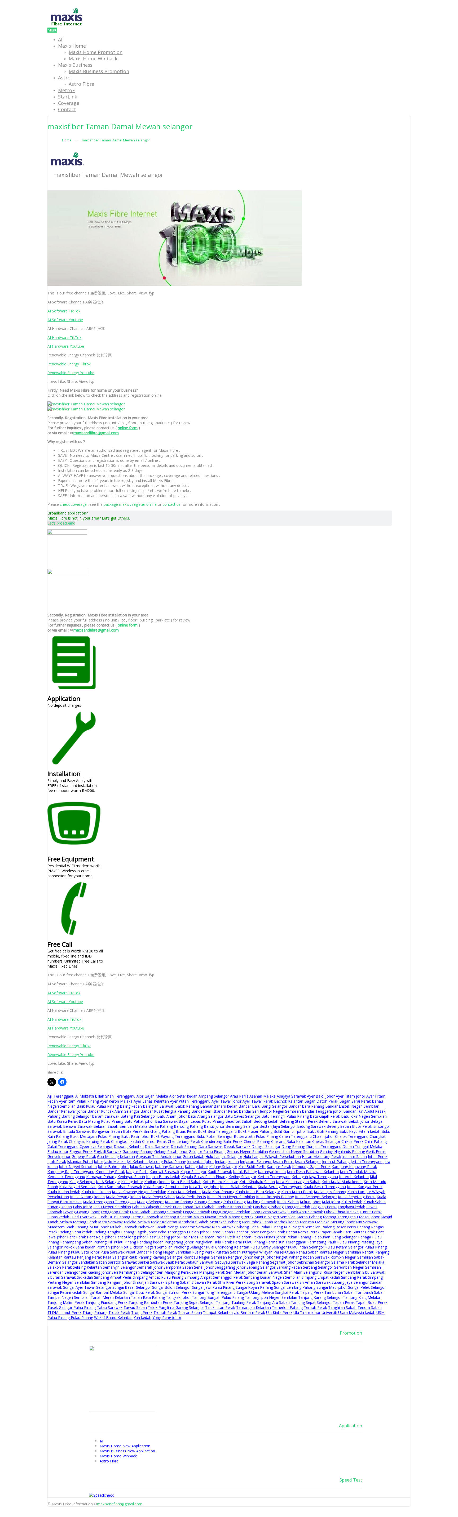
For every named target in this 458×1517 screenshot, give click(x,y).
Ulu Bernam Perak (249, 1312)
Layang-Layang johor (81, 1211)
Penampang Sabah (76, 1242)
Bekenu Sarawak (333, 1121)
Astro (64, 77)
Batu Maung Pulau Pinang (101, 1121)
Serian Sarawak (270, 1272)
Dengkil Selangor (266, 1146)
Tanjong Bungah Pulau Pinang (218, 1297)
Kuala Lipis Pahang (330, 1191)
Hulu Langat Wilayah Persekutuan (272, 1156)
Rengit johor (264, 1257)
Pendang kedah (150, 1242)
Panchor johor (246, 1231)
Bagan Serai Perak (355, 1101)
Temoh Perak (315, 1307)
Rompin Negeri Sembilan (352, 1257)
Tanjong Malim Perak (65, 1302)
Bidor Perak (362, 1126)
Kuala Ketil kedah (96, 1191)
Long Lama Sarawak (269, 1211)
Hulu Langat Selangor (223, 1156)
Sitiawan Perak (204, 1282)
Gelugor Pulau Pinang (207, 1151)
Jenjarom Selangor (256, 1161)
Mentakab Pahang (225, 1221)
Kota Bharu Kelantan (220, 1181)
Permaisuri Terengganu (286, 1242)
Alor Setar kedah (183, 1096)
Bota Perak (132, 1131)
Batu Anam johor (172, 1116)
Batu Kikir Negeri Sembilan (364, 1116)
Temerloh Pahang (287, 1307)
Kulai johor (331, 1201)
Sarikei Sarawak (151, 1262)
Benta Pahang (160, 1126)
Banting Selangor (76, 1116)
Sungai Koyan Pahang (254, 1287)
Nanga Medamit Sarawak (189, 1226)
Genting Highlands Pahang (342, 1151)
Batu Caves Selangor (242, 1116)
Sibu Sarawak (373, 1272)
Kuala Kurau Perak (297, 1191)
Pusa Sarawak (112, 1252)
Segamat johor (283, 1262)
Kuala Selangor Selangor (316, 1196)
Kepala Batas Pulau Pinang (204, 1176)
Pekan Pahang (299, 1236)
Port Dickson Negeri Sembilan (147, 1247)
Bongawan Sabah (107, 1131)
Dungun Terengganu (323, 1146)
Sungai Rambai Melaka (102, 1292)
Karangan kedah (272, 1171)
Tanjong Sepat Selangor (194, 1302)
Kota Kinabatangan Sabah (298, 1181)
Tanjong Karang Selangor (320, 1297)
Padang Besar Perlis (339, 1226)
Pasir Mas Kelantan (197, 1236)
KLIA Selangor (108, 1181)
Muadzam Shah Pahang (67, 1226)
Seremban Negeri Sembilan (357, 1267)
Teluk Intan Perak (220, 1307)
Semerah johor (149, 1267)
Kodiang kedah (157, 1181)
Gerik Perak (376, 1151)
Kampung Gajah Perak (311, 1166)
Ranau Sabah (307, 1252)
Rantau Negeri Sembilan (340, 1252)
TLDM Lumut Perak (64, 1312)
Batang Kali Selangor (138, 1116)
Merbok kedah (286, 1221)
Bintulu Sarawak (77, 1131)
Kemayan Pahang (101, 1176)
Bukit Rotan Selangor (214, 1136)
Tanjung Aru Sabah (273, 1302)
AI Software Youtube (65, 319)
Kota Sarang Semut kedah (165, 1186)
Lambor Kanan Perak (233, 1206)
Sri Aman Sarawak (315, 1282)
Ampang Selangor (214, 1096)
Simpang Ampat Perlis (113, 1277)
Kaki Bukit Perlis (252, 1166)
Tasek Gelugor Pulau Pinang (71, 1307)
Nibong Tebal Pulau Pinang (259, 1226)
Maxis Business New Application (127, 1450)
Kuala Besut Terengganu (324, 1186)
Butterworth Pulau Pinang (256, 1136)
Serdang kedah (289, 1267)
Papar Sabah (331, 1231)
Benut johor (214, 1126)
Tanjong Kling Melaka (361, 1297)
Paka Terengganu (173, 1231)
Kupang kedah (59, 1206)
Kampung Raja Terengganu (70, 1171)
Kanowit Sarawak (164, 1171)
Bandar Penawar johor (66, 1111)
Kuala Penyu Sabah (158, 1196)
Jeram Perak (283, 1161)
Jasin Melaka (115, 1161)
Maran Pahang (309, 1216)
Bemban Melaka (133, 1126)
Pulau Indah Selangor (306, 1247)
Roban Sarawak (316, 1257)
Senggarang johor (230, 1267)
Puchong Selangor (189, 1247)
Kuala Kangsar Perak (364, 1186)
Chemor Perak (154, 1141)
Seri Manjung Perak (208, 1272)
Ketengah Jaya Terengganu (315, 1176)
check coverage (73, 504)
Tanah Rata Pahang (148, 1297)
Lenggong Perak (115, 1211)
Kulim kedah (351, 1201)
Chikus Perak (352, 1141)
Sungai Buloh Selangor (171, 1287)
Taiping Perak (311, 1292)
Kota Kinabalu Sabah (257, 1181)
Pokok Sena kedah (79, 1247)
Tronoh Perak (165, 1312)
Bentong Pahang (188, 1126)
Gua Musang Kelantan (116, 1156)
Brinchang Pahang (159, 1131)
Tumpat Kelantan (218, 1312)
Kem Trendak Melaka (358, 1171)
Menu (52, 30)
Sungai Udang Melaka (255, 1292)
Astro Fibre (81, 84)
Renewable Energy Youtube (70, 372)
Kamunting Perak (110, 1171)
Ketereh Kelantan (354, 1176)
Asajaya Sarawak (291, 1096)
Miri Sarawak (367, 1221)
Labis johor (82, 1206)
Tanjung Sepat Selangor (311, 1302)
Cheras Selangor (326, 1141)
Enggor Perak (81, 1151)
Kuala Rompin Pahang (275, 1196)
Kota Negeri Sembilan (77, 1186)
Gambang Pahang (137, 1151)
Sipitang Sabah (178, 1282)
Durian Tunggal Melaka (362, 1146)
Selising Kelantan (87, 1267)
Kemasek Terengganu (66, 1176)
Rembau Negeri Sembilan (205, 1257)
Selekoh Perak (59, 1267)
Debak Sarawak (237, 1146)
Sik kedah (85, 1277)
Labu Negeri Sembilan (112, 1206)
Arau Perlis (239, 1096)
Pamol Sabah (221, 1231)
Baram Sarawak (105, 1116)
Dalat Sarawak (157, 1146)
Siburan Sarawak (61, 1277)
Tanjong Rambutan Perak (151, 1302)
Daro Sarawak (210, 1146)
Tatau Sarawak (109, 1307)
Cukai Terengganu (62, 1146)
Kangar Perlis (137, 1171)
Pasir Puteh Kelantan (233, 1236)
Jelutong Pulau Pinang (167, 1161)
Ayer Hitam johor (350, 1096)
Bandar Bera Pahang (306, 1106)
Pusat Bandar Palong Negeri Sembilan (158, 1252)
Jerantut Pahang (336, 1161)
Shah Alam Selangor (301, 1272)
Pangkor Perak (272, 1231)
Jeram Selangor (308, 1161)
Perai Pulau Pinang (249, 1242)
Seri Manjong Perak (174, 1272)
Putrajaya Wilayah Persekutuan (268, 1252)
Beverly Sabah (339, 1126)
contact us (171, 504)
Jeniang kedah (227, 1161)
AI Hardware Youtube (65, 346)
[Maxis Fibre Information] (66, 25)
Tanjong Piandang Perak (106, 1302)
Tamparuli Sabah (370, 1292)
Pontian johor (108, 1247)
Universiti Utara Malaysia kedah (348, 1312)
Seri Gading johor (96, 1272)
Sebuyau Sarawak (230, 1262)
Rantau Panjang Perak (83, 1257)
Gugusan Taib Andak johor (159, 1156)
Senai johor (204, 1267)
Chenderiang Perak (184, 1141)
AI (60, 39)
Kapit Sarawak (220, 1171)
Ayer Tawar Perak (258, 1101)
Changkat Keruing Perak (89, 1141)
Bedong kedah (265, 1121)
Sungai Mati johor (331, 1287)
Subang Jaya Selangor (350, 1282)
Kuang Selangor (150, 1201)
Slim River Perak (231, 1282)
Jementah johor (200, 1161)
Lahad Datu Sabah (198, 1206)
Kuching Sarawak (261, 1201)
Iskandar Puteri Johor (85, 1161)
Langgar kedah (297, 1206)
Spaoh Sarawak (285, 1282)
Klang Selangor (82, 1181)
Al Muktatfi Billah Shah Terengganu (105, 1096)
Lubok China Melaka (341, 1211)
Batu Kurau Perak (62, 1121)
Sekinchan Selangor (313, 1262)
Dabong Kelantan (129, 1146)
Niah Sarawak (223, 1226)
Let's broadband (61, 523)
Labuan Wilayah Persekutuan (157, 1206)
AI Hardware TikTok (64, 337)
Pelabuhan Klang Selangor (334, 1236)
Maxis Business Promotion (99, 71)
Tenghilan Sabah (342, 1307)
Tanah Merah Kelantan (110, 1297)
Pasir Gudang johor (163, 1236)
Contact (67, 109)
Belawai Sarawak (77, 1126)
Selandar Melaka (370, 1262)
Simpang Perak (354, 1277)
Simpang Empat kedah (321, 1277)
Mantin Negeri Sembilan (275, 1216)
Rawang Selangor (167, 1257)
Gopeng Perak (84, 1156)
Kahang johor (196, 1166)
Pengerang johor (179, 1242)
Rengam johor (240, 1257)
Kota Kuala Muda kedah (342, 1181)
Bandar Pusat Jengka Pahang (165, 1111)
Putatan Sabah (228, 1252)
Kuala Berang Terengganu (280, 1186)
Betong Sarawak (311, 1126)
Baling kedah (131, 1106)
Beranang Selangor (242, 1126)
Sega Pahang (257, 1262)
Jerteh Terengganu (366, 1161)
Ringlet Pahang (289, 1257)
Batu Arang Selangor (205, 1116)
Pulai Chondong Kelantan (227, 1247)
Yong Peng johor (166, 1317)
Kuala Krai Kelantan (184, 1191)
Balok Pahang (187, 1106)
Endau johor (57, 1151)
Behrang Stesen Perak (298, 1121)
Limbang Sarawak (166, 1211)
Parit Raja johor (100, 1236)
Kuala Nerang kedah (87, 1196)
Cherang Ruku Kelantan (291, 1141)
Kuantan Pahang (179, 1201)
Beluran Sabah (105, 1126)
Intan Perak (377, 1156)
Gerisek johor (59, 1156)
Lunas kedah (58, 1216)
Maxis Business (75, 65)
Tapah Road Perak (371, 1302)
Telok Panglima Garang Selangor (176, 1307)
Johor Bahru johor (113, 1166)
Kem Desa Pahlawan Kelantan (313, 1171)
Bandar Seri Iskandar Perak (214, 1111)
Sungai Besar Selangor (131, 1287)
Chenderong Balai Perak (222, 1141)
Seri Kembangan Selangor (134, 1272)
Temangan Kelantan (253, 1307)
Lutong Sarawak (145, 1216)
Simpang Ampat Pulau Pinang (158, 1277)
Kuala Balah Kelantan (238, 1186)
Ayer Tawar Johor (226, 1101)
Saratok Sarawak (122, 1262)
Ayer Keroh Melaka (116, 1101)
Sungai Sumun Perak (173, 1292)
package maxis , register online (130, 504)
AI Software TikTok (63, 311)
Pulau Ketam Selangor (344, 1247)
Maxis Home (72, 46)
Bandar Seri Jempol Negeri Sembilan (270, 1111)
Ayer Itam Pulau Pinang (79, 1101)
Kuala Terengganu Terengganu (109, 1201)
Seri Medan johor (241, 1272)
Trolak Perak (119, 1312)
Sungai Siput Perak (139, 1292)
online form (128, 427)
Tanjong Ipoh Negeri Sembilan (271, 1297)
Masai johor (369, 1216)
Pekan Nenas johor (268, 1236)
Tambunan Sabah (339, 1292)
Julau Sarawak (142, 1166)
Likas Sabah (140, 1211)
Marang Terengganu (340, 1216)
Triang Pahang (94, 1312)
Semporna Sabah (178, 1267)
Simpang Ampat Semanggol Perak (213, 1277)
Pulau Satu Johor (85, 1252)
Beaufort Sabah (238, 1121)
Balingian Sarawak (158, 1106)
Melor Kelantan (164, 1221)
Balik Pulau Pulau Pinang (98, 1106)
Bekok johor (358, 1121)
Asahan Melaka (262, 1096)
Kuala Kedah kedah (63, 1191)
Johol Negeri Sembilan (78, 1166)
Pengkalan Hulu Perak (213, 1242)
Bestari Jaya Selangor (277, 1126)
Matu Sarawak (110, 1221)
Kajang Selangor (223, 1166)
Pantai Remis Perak (302, 1231)
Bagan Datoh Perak (321, 1101)
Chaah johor (323, 1136)
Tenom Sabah (370, 1307)
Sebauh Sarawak (200, 1262)
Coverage (68, 103)
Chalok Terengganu (351, 1136)
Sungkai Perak (287, 1292)
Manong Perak (240, 1216)
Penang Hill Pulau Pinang (115, 1242)
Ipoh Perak (56, 1161)
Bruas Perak (186, 1131)
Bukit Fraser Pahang (255, 1131)
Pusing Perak (203, 1252)
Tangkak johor (178, 1297)
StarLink (67, 96)
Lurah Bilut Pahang (114, 1216)
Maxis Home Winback (93, 58)
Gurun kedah (193, 1156)
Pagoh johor (146, 1231)
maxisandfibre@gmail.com (96, 432)
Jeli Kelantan (137, 1161)
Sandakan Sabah (92, 1262)
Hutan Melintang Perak (321, 1156)
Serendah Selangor (63, 1272)
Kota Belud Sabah (186, 1181)
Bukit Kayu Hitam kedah (359, 1131)
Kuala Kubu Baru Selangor (257, 1191)
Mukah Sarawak (123, 1226)
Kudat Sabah (288, 1201)
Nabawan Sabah (152, 1226)
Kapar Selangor (193, 1171)
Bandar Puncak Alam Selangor (113, 1111)
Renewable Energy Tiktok (69, 363)
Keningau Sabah (131, 1176)
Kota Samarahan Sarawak (120, 1186)
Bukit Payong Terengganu (173, 1136)
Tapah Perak (344, 1302)
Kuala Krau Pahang (218, 1191)
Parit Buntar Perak (359, 1231)
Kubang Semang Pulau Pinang (220, 1201)
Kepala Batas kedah (163, 1176)
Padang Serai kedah (75, 1231)
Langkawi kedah (351, 1206)
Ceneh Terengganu (295, 1136)
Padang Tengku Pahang (113, 1231)
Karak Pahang (245, 1171)
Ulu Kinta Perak (279, 1312)
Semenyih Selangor (119, 1267)
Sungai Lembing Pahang (294, 1287)
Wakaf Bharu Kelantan (113, 1317)
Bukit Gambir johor (290, 1131)
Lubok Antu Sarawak (305, 1211)
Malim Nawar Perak (210, 1216)
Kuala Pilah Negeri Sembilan (231, 1196)
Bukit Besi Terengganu (217, 1131)
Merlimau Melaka (314, 1221)
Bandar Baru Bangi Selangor (263, 1106)
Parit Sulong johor (130, 1236)
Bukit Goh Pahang (322, 1131)
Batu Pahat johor (139, 1121)
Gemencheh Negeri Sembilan (294, 1151)
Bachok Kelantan (288, 1101)
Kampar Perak (279, 1166)
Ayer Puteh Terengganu (190, 1101)
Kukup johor (310, 1201)
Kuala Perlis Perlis (191, 1196)
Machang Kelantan (176, 1216)
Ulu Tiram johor (306, 1312)
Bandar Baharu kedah (218, 1106)
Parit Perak (76, 1236)
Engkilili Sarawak (107, 1151)
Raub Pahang (140, 1257)
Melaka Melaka (137, 1221)
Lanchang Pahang (268, 1206)
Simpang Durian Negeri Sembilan (272, 1277)
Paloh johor (199, 1231)
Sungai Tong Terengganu (214, 1292)
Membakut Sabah (193, 1221)
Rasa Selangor (115, 1257)
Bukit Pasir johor (135, 1136)
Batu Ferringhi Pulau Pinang (285, 1116)
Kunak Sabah (374, 1201)
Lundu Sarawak (83, 1216)
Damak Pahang (184, 1146)
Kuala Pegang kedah (123, 1196)
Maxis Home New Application (125, 1445)
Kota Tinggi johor (204, 1186)
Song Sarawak (258, 1282)
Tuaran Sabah (190, 1312)
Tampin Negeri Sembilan (68, 1297)
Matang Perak (85, 1221)
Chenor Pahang (257, 1141)
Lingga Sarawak (196, 1211)
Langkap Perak (324, 1206)
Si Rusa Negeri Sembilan (340, 1272)
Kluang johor (132, 1181)
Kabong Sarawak (169, 1166)
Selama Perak (343, 1262)
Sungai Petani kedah (64, 1292)
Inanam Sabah (354, 1156)
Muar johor (99, 1226)
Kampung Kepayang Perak (354, 1166)
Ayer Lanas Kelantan (151, 1101)
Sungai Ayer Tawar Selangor (87, 1287)
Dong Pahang (293, 1146)
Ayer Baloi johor (321, 1096)
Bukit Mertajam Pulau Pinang (95, 1136)
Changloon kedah (126, 1141)
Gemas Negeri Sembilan (247, 1151)
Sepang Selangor (260, 1267)
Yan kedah (142, 1317)
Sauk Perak (175, 1262)
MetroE (66, 90)
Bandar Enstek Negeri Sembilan (352, 1106)
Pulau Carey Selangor (268, 1247)
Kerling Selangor (242, 1176)
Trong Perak (141, 1312)
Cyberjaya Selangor (96, 1146)
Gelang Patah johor (171, 1151)
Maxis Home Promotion (95, 52)
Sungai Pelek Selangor (367, 1287)
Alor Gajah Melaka (152, 1096)
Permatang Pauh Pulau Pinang (333, 1242)
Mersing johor (343, 1221)
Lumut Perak (371, 1211)
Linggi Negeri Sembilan (230, 1211)
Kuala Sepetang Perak (357, 1196)
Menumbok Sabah (257, 1221)
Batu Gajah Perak (325, 1116)
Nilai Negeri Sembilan (302, 1226)
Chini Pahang (375, 1141)
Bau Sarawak (166, 1121)
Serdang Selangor (318, 1267)
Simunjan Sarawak (148, 1282)
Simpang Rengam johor (111, 1282)
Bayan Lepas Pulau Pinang (201, 1121)
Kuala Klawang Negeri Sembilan (139, 1191)
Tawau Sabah (135, 1307)
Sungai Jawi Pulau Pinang (213, 1287)
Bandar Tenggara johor (322, 1111)
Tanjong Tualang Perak (236, 1302)
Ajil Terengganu (60, 1096)
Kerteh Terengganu (273, 1176)
